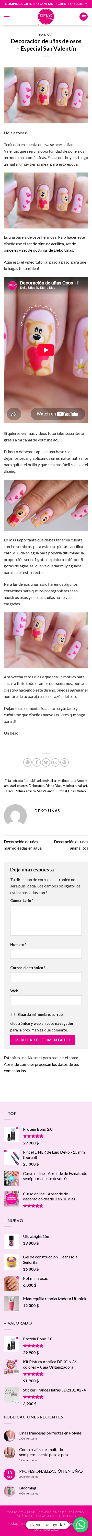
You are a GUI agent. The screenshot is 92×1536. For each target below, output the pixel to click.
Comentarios (28, 1476)
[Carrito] (83, 16)
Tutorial (61, 791)
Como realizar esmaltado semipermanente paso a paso (44, 1452)
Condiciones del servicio (61, 1512)
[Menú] (7, 16)
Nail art (46, 34)
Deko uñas (36, 786)
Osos (10, 791)
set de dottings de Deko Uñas (47, 250)
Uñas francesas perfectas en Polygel (50, 1432)
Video (81, 791)
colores (22, 786)
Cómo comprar (21, 1512)
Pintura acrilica (25, 791)
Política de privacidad (36, 1516)
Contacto (68, 1516)
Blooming (27, 1487)
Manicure (69, 786)
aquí (57, 439)
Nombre (18, 944)
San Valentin (45, 791)
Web (14, 991)
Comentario (21, 900)
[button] (80, 1524)
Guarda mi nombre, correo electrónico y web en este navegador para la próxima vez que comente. (42, 1022)
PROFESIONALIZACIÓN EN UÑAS (51, 1471)
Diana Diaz (53, 786)
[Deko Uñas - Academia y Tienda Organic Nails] (46, 16)
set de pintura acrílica (45, 243)
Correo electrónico (27, 968)
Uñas (72, 791)
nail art (82, 786)
